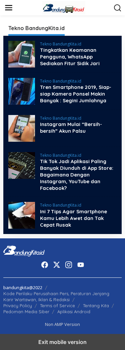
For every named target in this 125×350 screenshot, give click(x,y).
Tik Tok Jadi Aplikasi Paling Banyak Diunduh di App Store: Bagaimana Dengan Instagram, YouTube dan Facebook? (76, 174)
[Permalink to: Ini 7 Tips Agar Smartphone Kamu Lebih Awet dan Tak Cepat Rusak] (21, 215)
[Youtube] (80, 264)
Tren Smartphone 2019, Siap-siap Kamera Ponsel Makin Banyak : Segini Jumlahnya (75, 94)
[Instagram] (68, 264)
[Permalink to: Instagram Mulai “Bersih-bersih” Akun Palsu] (21, 128)
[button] (118, 8)
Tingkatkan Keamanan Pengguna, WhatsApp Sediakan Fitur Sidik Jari (70, 57)
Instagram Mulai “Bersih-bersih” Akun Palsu (71, 127)
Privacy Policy (17, 305)
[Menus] (8, 7)
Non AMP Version (62, 324)
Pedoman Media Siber (26, 311)
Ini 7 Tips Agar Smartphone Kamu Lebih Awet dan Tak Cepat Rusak (73, 218)
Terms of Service (57, 305)
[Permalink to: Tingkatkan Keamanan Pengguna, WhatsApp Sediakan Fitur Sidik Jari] (21, 53)
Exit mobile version (62, 342)
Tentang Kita (96, 305)
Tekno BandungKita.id (60, 44)
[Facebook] (44, 264)
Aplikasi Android (73, 311)
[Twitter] (56, 264)
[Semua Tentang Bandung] (64, 7)
